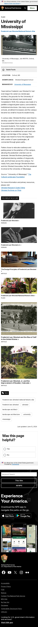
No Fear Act (5, 602)
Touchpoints (15, 464)
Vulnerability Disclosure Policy (11, 609)
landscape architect (9, 409)
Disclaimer (4, 605)
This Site (19, 481)
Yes (8, 449)
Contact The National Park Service (13, 596)
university (27, 414)
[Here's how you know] (19, 2)
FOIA (2, 589)
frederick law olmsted (10, 405)
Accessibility (5, 583)
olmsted (25, 405)
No (8, 455)
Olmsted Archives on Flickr (11, 190)
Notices (3, 593)
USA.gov (4, 612)
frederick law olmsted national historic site (18, 400)
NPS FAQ (4, 599)
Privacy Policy (6, 586)
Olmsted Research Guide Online (13, 188)
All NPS (19, 486)
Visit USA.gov (7, 622)
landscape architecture (11, 414)
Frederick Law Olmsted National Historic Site (18, 31)
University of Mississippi (22, 84)
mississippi (6, 419)
